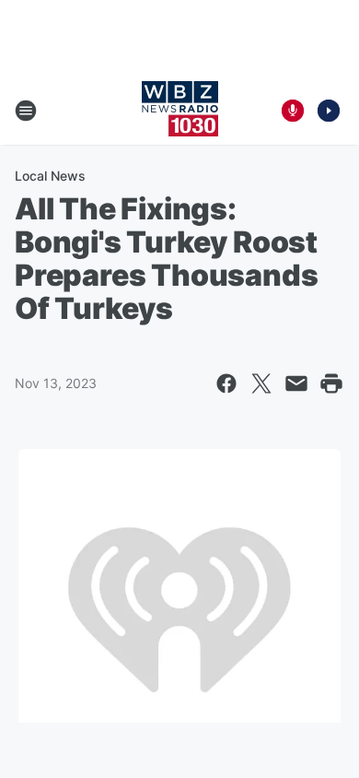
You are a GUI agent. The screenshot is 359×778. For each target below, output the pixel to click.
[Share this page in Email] (296, 383)
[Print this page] (331, 383)
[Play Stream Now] (329, 111)
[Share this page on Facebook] (226, 383)
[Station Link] (180, 110)
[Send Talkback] (293, 111)
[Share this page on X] (261, 383)
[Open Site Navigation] (26, 111)
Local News (50, 175)
